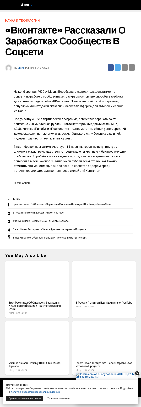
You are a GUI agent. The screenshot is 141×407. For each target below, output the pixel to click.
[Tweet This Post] (118, 67)
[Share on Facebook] (111, 67)
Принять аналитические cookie (25, 398)
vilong (21, 67)
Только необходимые (58, 398)
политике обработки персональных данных (35, 391)
